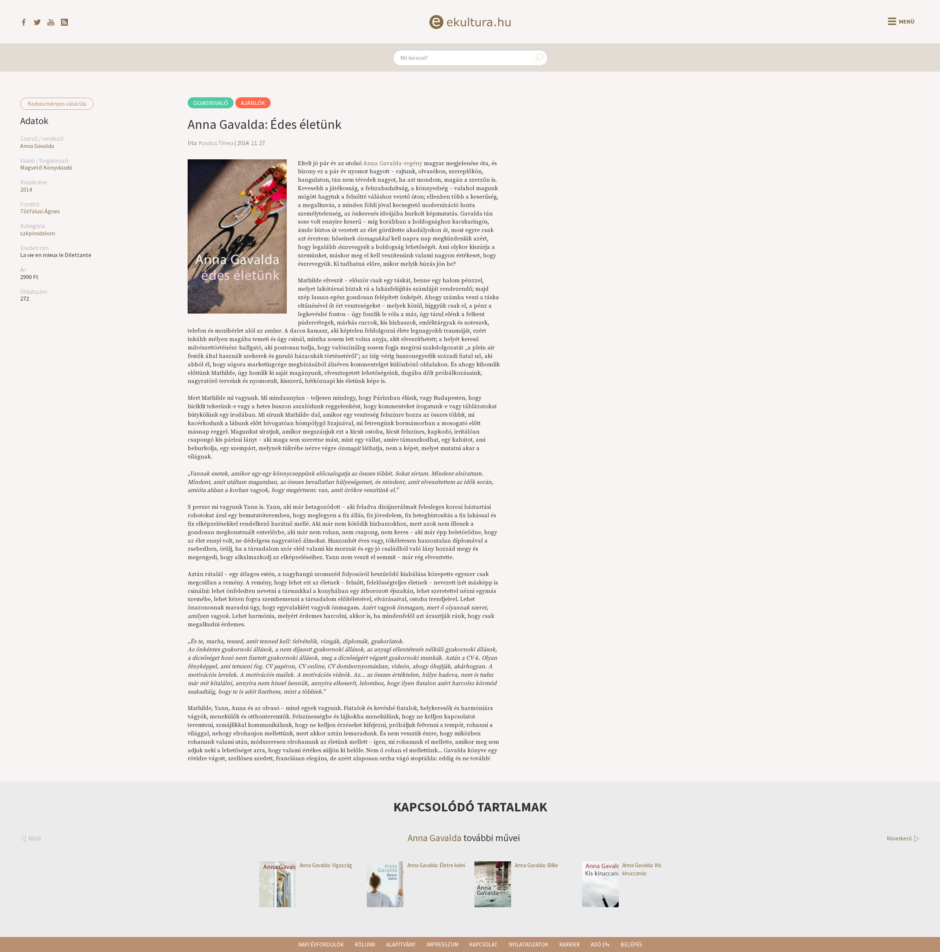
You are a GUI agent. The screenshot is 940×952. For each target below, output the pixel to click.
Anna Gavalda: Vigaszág (326, 865)
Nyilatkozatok (528, 944)
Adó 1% (600, 944)
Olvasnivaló (210, 102)
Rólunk (365, 944)
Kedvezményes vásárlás (57, 103)
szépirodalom (37, 233)
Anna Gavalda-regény (392, 163)
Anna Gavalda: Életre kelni (436, 865)
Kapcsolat (483, 944)
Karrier (569, 944)
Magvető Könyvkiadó (46, 167)
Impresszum (442, 944)
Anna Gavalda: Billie (536, 865)
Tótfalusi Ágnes (40, 211)
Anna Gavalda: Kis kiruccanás (642, 869)
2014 (26, 189)
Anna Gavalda (37, 145)
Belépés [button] (631, 944)
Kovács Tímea (216, 143)
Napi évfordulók (321, 944)
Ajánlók (253, 102)
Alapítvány (400, 944)
